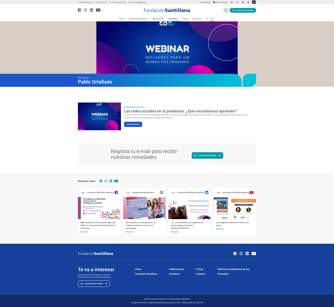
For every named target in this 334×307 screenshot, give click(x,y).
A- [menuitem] (237, 2)
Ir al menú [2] (101, 2)
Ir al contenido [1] (85, 2)
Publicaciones (158, 19)
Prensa (185, 19)
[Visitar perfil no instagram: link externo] (85, 10)
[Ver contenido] (99, 116)
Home (121, 19)
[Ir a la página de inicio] (167, 10)
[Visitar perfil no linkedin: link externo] (91, 10)
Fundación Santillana (138, 19)
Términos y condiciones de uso (233, 269)
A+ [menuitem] (232, 2)
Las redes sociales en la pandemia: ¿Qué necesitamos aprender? (180, 111)
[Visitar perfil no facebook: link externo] (79, 10)
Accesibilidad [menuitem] (205, 2)
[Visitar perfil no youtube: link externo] (98, 10)
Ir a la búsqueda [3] (117, 2)
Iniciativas (173, 19)
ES (212, 19)
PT (207, 19)
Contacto (197, 19)
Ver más (84, 232)
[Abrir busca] (226, 10)
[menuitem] (86, 2)
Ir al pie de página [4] (137, 2)
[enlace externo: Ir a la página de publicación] (99, 208)
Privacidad (222, 273)
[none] (243, 2)
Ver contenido (133, 124)
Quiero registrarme (245, 10)
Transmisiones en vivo (134, 107)
